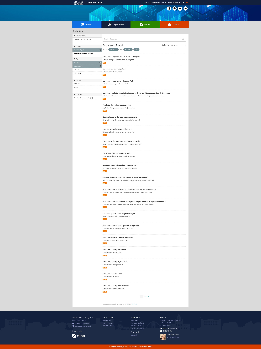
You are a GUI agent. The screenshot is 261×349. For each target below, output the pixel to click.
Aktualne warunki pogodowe (114, 69)
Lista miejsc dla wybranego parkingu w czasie (121, 141)
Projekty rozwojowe (137, 328)
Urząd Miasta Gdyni (79, 320)
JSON (104, 111)
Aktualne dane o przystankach (115, 262)
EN (187, 2)
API (128, 304)
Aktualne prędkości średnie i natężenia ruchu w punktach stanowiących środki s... (136, 93)
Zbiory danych (106, 320)
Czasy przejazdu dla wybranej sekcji (117, 153)
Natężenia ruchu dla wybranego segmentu (120, 117)
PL (184, 2)
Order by (165, 45)
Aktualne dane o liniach (112, 274)
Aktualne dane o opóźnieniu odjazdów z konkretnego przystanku (129, 189)
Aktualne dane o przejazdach (114, 250)
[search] (183, 38)
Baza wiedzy (135, 320)
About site (176, 24)
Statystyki (134, 335)
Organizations (118, 24)
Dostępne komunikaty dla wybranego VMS (120, 165)
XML (104, 62)
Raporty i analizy (136, 325)
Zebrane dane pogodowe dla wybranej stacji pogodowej (125, 177)
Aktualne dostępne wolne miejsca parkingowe (121, 57)
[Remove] (117, 49)
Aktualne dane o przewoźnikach (116, 286)
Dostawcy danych (107, 323)
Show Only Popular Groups (83, 53)
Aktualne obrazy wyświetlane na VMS (118, 81)
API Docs (134, 304)
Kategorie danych (108, 325)
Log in (146, 2)
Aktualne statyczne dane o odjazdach (118, 237)
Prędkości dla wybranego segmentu (117, 105)
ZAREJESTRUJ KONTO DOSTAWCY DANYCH (166, 2)
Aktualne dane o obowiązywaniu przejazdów (121, 225)
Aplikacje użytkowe (137, 323)
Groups (147, 24)
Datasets (88, 24)
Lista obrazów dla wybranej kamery (117, 129)
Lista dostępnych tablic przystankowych (119, 213)
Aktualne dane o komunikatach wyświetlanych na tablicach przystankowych (134, 201)
